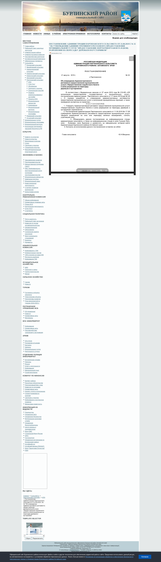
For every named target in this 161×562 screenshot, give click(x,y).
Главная (26, 496)
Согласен (144, 557)
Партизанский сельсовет (31, 497)
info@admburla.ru (74, 550)
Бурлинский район (90, 13)
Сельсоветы (35, 496)
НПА (43, 497)
